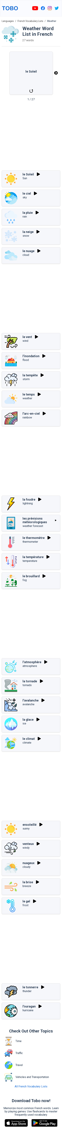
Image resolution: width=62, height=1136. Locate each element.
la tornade (30, 681)
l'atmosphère (32, 662)
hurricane (28, 1010)
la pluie (28, 212)
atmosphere (30, 666)
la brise (28, 882)
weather (27, 398)
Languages (8, 21)
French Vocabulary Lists (30, 21)
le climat (29, 739)
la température (33, 557)
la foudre (29, 499)
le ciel (27, 193)
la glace (28, 719)
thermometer (30, 541)
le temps (29, 394)
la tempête (30, 375)
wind (25, 340)
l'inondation (31, 356)
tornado (27, 685)
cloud (26, 255)
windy (26, 847)
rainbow (27, 417)
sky (25, 197)
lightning (28, 503)
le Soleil (28, 174)
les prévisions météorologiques (35, 520)
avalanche (28, 704)
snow (26, 235)
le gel (26, 901)
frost (25, 905)
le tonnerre (30, 987)
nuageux (28, 863)
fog (25, 580)
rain (25, 216)
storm (26, 379)
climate (27, 742)
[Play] (38, 174)
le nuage (28, 251)
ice (24, 723)
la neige (28, 232)
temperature (30, 561)
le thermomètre (34, 538)
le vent (27, 337)
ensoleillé (30, 824)
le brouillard (31, 576)
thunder (27, 991)
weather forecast (33, 526)
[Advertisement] (31, 137)
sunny (26, 828)
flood (26, 360)
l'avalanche (31, 700)
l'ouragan (29, 1006)
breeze (27, 886)
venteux (28, 844)
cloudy (26, 867)
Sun (25, 178)
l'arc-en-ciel (31, 413)
